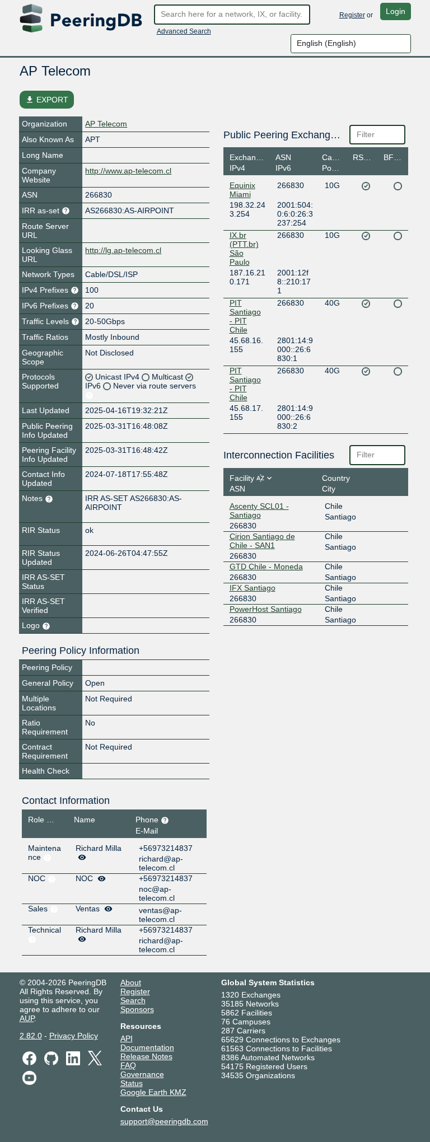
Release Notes (146, 1056)
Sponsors (137, 1009)
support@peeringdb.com (164, 1121)
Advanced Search (184, 31)
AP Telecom (106, 123)
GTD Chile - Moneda (266, 566)
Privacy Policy (73, 1035)
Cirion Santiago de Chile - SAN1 (262, 541)
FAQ (128, 1065)
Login (395, 11)
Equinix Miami (242, 190)
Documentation (147, 1047)
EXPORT (46, 99)
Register (352, 15)
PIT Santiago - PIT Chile (245, 316)
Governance (142, 1074)
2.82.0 (31, 1035)
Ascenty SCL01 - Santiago (259, 510)
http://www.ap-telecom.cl (128, 170)
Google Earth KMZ (153, 1092)
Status (131, 1083)
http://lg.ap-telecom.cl (123, 250)
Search (133, 1000)
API (126, 1038)
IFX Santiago (252, 587)
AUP (27, 1018)
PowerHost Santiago (266, 609)
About (130, 982)
